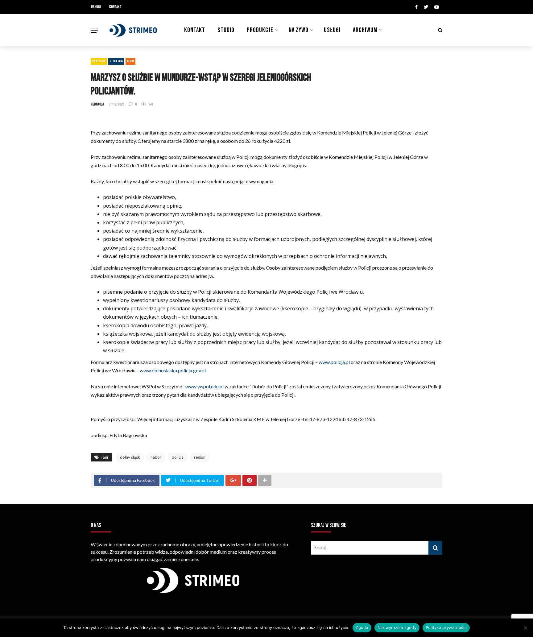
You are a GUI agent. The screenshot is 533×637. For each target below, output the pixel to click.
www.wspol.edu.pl (204, 386)
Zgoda (362, 627)
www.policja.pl (334, 362)
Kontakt (115, 6)
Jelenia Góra (116, 61)
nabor (156, 457)
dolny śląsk (130, 457)
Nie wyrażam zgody (397, 627)
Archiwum (365, 30)
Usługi (96, 6)
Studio (225, 30)
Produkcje (260, 30)
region (199, 457)
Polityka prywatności (446, 627)
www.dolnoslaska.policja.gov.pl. (173, 370)
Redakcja (97, 104)
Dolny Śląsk (98, 61)
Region (130, 61)
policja (178, 457)
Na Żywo (298, 30)
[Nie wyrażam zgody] (525, 628)
